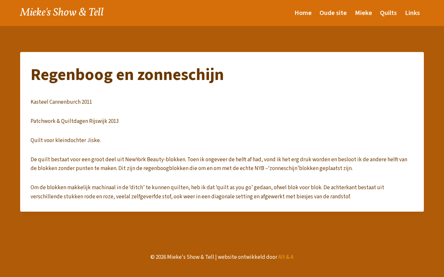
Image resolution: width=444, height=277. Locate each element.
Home (303, 13)
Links (412, 13)
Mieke (363, 13)
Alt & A (286, 257)
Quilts (388, 13)
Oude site (333, 13)
